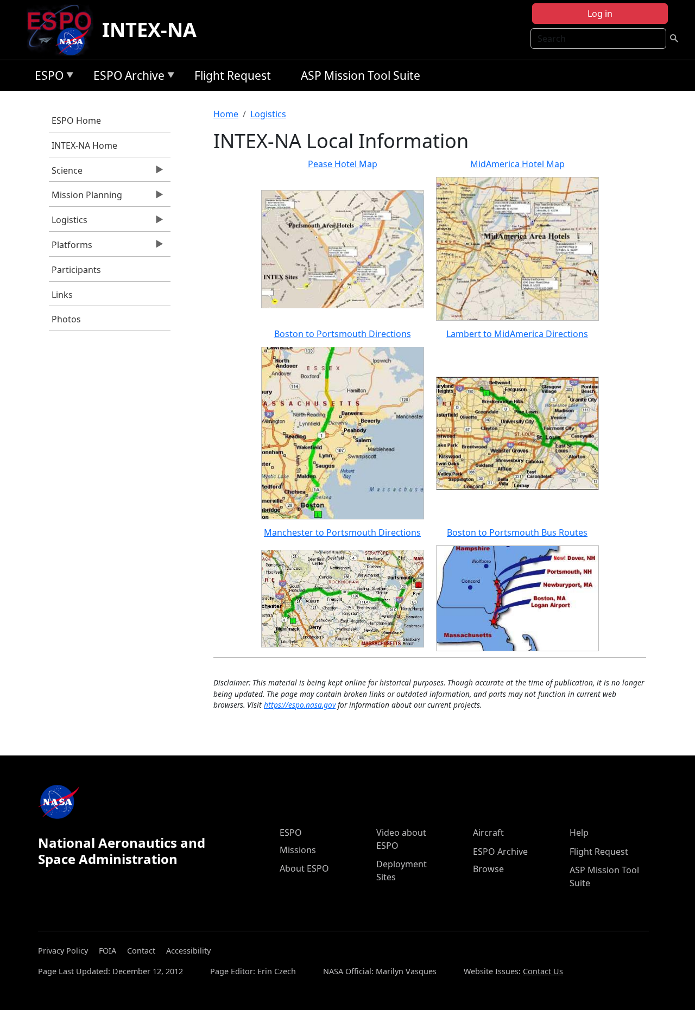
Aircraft (488, 833)
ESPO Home (76, 120)
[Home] (64, 30)
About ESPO (304, 868)
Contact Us (543, 971)
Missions (298, 850)
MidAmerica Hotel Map (517, 164)
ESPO (46, 77)
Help (579, 833)
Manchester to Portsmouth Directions (342, 532)
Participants (76, 270)
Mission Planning (85, 197)
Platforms (70, 247)
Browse (488, 869)
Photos (66, 319)
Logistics (68, 222)
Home (225, 114)
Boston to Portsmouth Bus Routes (517, 532)
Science (66, 173)
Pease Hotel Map (342, 164)
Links (62, 295)
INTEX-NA (149, 29)
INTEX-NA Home (84, 145)
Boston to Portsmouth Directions (342, 334)
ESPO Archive (126, 77)
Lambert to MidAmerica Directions (517, 334)
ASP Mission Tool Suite (360, 75)
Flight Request (232, 75)
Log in (599, 14)
